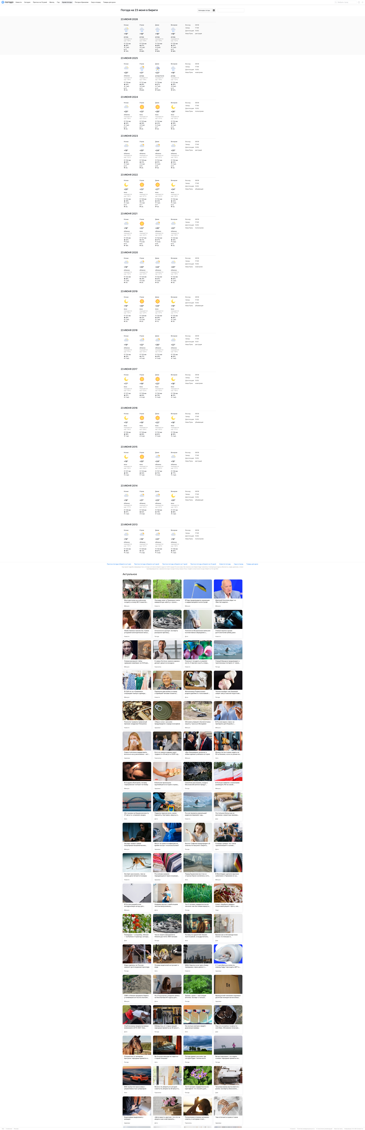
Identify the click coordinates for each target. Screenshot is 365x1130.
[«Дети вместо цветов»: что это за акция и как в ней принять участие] (167, 1110)
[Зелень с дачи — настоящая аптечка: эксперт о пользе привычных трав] (197, 989)
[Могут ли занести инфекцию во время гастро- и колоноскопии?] (167, 837)
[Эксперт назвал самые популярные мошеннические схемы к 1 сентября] (137, 837)
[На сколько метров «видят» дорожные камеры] (197, 1019)
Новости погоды (225, 564)
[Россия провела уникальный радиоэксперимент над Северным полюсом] (197, 806)
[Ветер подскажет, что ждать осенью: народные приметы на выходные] (228, 1050)
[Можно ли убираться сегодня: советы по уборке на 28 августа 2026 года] (167, 1080)
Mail (3, 1128)
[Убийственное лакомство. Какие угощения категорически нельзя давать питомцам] (137, 624)
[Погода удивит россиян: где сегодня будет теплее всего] (197, 1050)
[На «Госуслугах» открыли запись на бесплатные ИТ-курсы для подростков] (167, 989)
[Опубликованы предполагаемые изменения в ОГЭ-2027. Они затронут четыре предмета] (137, 1019)
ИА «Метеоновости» (357, 1128)
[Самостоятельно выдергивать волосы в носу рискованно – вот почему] (137, 746)
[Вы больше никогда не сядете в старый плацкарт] (167, 1050)
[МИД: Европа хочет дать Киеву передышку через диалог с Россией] (197, 958)
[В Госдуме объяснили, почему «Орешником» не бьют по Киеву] (137, 776)
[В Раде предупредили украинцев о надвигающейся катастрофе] (197, 593)
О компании (9, 1128)
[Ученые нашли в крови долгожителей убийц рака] (228, 624)
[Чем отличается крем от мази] (228, 1110)
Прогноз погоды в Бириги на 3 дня (119, 564)
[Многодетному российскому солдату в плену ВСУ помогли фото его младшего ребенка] (137, 593)
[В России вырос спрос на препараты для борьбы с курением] (228, 715)
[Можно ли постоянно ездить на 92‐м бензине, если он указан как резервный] (228, 746)
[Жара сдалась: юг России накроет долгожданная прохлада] (137, 958)
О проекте (293, 1128)
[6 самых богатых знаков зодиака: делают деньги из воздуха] (167, 654)
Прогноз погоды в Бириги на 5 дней (146, 564)
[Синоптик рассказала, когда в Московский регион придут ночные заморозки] (197, 776)
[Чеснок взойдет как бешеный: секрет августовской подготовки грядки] (228, 685)
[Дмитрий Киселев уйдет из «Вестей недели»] (228, 593)
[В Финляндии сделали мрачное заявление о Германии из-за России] (228, 867)
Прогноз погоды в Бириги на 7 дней (174, 564)
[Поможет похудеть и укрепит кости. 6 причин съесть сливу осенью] (197, 654)
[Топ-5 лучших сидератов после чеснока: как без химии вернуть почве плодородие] (197, 898)
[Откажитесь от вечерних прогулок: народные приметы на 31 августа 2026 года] (137, 1050)
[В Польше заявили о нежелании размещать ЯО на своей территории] (228, 776)
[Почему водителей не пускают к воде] (167, 958)
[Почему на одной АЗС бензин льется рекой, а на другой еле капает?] (197, 928)
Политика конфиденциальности (306, 1128)
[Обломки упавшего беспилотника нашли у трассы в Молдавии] (197, 715)
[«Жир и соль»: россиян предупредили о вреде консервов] (167, 715)
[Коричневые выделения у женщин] (137, 1110)
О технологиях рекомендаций (324, 1128)
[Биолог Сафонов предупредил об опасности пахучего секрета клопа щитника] (197, 837)
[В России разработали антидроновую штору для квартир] (137, 898)
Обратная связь (338, 1128)
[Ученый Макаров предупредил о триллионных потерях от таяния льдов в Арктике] (228, 654)
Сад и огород (238, 564)
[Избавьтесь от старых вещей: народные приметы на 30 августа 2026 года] (167, 1019)
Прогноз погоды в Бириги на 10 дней (203, 564)
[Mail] (3, 2)
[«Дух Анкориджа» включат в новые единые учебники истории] (197, 746)
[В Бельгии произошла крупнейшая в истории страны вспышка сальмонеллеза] (167, 776)
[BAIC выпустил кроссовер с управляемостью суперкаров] (137, 1080)
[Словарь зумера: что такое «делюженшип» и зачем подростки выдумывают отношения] (228, 837)
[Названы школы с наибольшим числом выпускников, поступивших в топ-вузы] (167, 898)
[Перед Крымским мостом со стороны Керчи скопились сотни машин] (197, 867)
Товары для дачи (252, 564)
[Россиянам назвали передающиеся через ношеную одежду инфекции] (167, 867)
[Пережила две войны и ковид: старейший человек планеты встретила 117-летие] (167, 685)
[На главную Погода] (8, 2)
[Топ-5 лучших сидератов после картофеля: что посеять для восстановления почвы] (197, 1080)
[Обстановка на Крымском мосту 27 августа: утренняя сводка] (137, 806)
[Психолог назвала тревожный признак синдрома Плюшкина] (137, 715)
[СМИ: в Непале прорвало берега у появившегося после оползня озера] (137, 989)
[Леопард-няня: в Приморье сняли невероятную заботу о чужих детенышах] (167, 593)
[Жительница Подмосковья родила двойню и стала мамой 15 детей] (197, 685)
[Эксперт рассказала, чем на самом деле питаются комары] (137, 867)
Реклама (16, 1128)
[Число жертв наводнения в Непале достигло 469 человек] (167, 928)
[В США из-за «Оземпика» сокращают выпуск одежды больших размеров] (137, 685)
